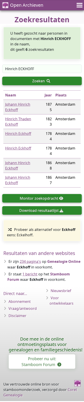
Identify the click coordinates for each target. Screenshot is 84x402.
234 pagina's (30, 261)
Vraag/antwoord (23, 308)
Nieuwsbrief (61, 290)
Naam (10, 95)
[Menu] (79, 5)
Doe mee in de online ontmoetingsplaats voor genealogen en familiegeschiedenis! (45, 344)
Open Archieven (26, 5)
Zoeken (39, 80)
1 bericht (29, 274)
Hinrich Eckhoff (18, 133)
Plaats (61, 95)
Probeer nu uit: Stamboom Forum (39, 361)
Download (39, 210)
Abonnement (20, 301)
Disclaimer (17, 315)
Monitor (39, 198)
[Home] (77, 383)
